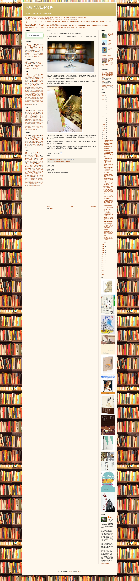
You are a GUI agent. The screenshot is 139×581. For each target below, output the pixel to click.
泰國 (34, 122)
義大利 (35, 112)
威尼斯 (59, 21)
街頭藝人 (73, 25)
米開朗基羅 (31, 27)
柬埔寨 (31, 115)
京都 (35, 21)
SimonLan (27, 168)
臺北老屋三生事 (35, 18)
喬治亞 (31, 125)
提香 (40, 174)
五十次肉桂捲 (39, 49)
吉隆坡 (35, 100)
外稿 (39, 17)
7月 (104, 128)
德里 (39, 88)
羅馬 (56, 21)
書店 (67, 25)
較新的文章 (49, 206)
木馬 (26, 158)
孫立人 (36, 174)
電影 (89, 25)
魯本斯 (46, 27)
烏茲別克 (34, 127)
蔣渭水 (30, 159)
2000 (103, 272)
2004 (103, 264)
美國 (41, 110)
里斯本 (106, 21)
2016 (103, 115)
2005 (103, 262)
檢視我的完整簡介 (105, 563)
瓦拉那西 (34, 88)
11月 (104, 120)
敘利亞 (33, 20)
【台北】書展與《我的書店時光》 (108, 183)
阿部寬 (41, 161)
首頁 (85, 17)
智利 (76, 20)
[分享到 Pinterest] (73, 159)
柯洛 (31, 183)
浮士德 (34, 183)
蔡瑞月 (37, 164)
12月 (104, 118)
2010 (103, 252)
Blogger (79, 571)
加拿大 (30, 126)
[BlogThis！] (69, 159)
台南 (53, 24)
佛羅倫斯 (64, 21)
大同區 (34, 24)
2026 (103, 95)
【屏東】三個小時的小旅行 (108, 165)
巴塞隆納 (102, 21)
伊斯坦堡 (49, 21)
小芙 (33, 164)
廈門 (38, 93)
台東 (55, 24)
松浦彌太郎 (39, 181)
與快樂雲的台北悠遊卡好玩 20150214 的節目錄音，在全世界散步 (108, 191)
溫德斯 (37, 169)
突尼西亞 (38, 127)
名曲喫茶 (37, 25)
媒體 (48, 17)
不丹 (57, 20)
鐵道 (51, 25)
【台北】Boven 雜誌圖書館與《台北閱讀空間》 (108, 180)
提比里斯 (34, 97)
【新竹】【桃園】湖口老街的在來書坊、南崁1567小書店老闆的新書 (108, 233)
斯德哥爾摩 (40, 97)
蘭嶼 (37, 147)
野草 (72, 17)
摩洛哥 (65, 20)
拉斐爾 (37, 27)
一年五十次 (29, 54)
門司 (26, 86)
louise (36, 165)
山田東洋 (41, 178)
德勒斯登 (88, 21)
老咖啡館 (33, 25)
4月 (104, 134)
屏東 (30, 142)
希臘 (31, 117)
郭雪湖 (76, 27)
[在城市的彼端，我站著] (108, 511)
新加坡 (38, 96)
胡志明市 (30, 104)
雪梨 (34, 104)
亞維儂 (29, 96)
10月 (104, 122)
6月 (104, 130)
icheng (40, 172)
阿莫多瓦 (33, 166)
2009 (103, 254)
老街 (58, 25)
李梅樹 (40, 176)
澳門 (29, 88)
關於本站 (30, 17)
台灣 (63, 161)
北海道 (69, 20)
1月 (104, 242)
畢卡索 (72, 27)
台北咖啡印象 (28, 66)
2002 (103, 268)
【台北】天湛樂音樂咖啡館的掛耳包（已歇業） (108, 175)
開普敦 (38, 101)
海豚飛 (31, 156)
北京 (26, 21)
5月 (104, 132)
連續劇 (96, 25)
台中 (36, 77)
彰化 (29, 145)
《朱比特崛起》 (106, 198)
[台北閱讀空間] (108, 354)
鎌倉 (37, 83)
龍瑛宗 (84, 27)
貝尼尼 (26, 178)
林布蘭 (28, 179)
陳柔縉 (41, 182)
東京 (32, 21)
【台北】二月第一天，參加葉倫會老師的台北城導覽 (108, 238)
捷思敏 (33, 162)
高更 (59, 27)
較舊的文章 (93, 206)
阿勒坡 (35, 94)
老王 (38, 175)
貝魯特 (31, 94)
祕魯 (73, 20)
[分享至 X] (70, 159)
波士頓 (27, 83)
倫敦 (68, 21)
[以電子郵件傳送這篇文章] (67, 159)
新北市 (35, 74)
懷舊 (62, 25)
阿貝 (37, 158)
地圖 (64, 17)
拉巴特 (26, 104)
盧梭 (38, 183)
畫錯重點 (29, 56)
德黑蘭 (32, 91)
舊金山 (36, 98)
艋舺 (39, 142)
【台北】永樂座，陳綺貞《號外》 (108, 171)
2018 (103, 111)
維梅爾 (38, 171)
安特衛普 (39, 100)
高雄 (37, 140)
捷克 (34, 113)
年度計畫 (56, 17)
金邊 (42, 91)
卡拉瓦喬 (42, 27)
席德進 (34, 185)
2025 (103, 97)
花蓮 (37, 141)
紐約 (110, 21)
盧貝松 (29, 171)
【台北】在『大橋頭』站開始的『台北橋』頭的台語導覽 (108, 226)
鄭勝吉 (27, 169)
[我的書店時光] (108, 414)
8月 (104, 126)
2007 (103, 258)
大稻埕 (30, 24)
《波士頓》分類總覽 (106, 55)
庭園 (53, 25)
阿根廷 (29, 128)
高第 (40, 166)
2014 (103, 244)
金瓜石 (47, 24)
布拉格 (80, 21)
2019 (103, 109)
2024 (103, 99)
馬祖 (59, 24)
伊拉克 (30, 129)
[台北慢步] (108, 313)
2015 (103, 117)
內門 (28, 147)
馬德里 (97, 21)
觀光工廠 (101, 25)
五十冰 (41, 51)
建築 (36, 44)
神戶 (42, 21)
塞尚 (27, 183)
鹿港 (38, 145)
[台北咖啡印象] (108, 470)
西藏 (38, 122)
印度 (54, 20)
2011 (103, 250)
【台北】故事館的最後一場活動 (108, 140)
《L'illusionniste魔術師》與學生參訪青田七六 (108, 195)
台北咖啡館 (27, 25)
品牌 (69, 25)
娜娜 (40, 165)
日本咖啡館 (42, 25)
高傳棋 (30, 172)
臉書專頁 (81, 17)
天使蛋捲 (41, 159)
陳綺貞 (32, 176)
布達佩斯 (34, 93)
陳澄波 (80, 27)
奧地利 (29, 116)
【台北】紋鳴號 (106, 150)
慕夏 (65, 27)
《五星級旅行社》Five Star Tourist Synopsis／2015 (108, 214)
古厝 (60, 25)
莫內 (56, 27)
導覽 (45, 17)
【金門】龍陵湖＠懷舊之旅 (110, 35)
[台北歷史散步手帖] (108, 334)
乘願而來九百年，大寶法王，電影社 (108, 186)
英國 (42, 112)
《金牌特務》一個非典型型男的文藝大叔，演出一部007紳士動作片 (108, 154)
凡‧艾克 (37, 179)
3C (32, 50)
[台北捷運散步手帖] (108, 374)
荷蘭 (33, 123)
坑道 (56, 25)
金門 (57, 24)
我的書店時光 (28, 68)
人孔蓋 (34, 54)
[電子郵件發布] (65, 159)
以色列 (26, 20)
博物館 (104, 25)
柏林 (84, 21)
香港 (40, 84)
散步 (27, 62)
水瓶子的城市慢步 (39, 7)
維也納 (76, 21)
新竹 (31, 138)
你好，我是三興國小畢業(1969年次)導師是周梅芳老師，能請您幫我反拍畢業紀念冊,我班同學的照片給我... (107, 74)
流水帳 (51, 17)
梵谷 (62, 27)
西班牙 (41, 115)
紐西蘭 (34, 129)
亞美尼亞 (50, 20)
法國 (29, 112)
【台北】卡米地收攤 (107, 146)
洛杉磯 (28, 98)
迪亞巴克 (37, 91)
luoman (70, 571)
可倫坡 (32, 103)
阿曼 (30, 20)
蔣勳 (38, 185)
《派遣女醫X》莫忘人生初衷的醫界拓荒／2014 (108, 161)
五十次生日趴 (28, 51)
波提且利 (32, 182)
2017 (103, 113)
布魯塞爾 (34, 96)
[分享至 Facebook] (71, 159)
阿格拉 (29, 90)
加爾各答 (28, 100)
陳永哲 (103, 81)
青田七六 (68, 17)
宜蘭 (26, 138)
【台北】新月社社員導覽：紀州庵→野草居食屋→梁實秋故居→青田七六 (108, 201)
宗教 (82, 25)
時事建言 (30, 64)
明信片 (85, 25)
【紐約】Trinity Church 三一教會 (110, 42)
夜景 (36, 51)
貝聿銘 (28, 176)
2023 (103, 101)
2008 (103, 256)
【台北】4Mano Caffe (107, 158)
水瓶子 (34, 17)
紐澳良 (32, 98)
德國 (38, 113)
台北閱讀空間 (48, 18)
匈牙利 (26, 125)
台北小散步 (34, 68)
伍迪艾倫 (93, 25)
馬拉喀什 (28, 103)
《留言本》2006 (110, 48)
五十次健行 (38, 50)
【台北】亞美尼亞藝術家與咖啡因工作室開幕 (108, 219)
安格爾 (29, 181)
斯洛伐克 (61, 20)
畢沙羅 (36, 182)
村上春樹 (27, 175)
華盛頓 (34, 101)
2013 (103, 246)
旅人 (76, 25)
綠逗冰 (60, 17)
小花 (33, 168)
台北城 (35, 138)
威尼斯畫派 (110, 25)
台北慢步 (42, 18)
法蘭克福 (93, 21)
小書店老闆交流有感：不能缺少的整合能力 (108, 206)
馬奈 (53, 27)
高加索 (45, 20)
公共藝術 (79, 25)
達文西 (26, 27)
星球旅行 (76, 17)
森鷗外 (26, 182)
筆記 (28, 50)
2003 (103, 266)
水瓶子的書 (27, 18)
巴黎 (53, 21)
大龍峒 (33, 144)
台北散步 (48, 25)
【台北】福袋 (106, 148)
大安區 (38, 24)
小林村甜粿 (105, 229)
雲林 (37, 87)
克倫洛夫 (28, 93)
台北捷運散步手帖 (37, 66)
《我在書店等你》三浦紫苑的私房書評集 (108, 222)
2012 (103, 248)
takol (36, 176)
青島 (42, 101)
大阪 (28, 84)
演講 (42, 17)
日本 (35, 110)
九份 (51, 24)
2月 (104, 138)
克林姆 (26, 174)
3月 (104, 136)
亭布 (30, 97)
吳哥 (45, 21)
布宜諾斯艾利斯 (28, 101)
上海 (29, 21)
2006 (103, 260)
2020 (103, 107)
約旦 (34, 90)
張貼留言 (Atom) (54, 209)
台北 (26, 24)
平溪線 (42, 24)
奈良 (39, 21)
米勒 (50, 27)
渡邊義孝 (29, 161)
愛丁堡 (40, 103)
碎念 (29, 46)
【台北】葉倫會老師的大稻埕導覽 (108, 144)
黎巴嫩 (38, 20)
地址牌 (32, 49)
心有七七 (39, 153)
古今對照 (37, 53)
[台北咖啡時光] (108, 434)
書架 (35, 46)
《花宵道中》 (106, 211)
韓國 (40, 120)
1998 (103, 274)
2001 (103, 270)
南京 (32, 100)
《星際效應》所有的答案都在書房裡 (108, 168)
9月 (104, 124)
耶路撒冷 (38, 90)
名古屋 (26, 87)
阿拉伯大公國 (38, 123)
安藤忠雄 (27, 164)
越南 (26, 126)
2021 (103, 105)
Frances (31, 165)
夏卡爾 (68, 27)
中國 (29, 113)
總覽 (26, 17)
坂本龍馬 (30, 185)
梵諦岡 (35, 120)
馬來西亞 (36, 125)
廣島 (28, 81)
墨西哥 (37, 126)
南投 (29, 144)
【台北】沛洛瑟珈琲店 (108, 209)
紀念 (41, 46)
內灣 (34, 147)
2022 (103, 103)
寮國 (26, 122)
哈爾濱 (36, 103)
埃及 (34, 126)
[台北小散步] (108, 451)
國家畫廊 (72, 21)
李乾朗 (33, 181)
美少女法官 (33, 175)
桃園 (33, 140)
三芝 (31, 147)
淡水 (28, 141)
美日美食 (35, 56)
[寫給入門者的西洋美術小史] (108, 491)
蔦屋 (42, 53)
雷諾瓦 (32, 179)
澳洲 (40, 125)
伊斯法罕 (41, 98)
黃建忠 (32, 169)
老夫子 (35, 161)
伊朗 (42, 20)
